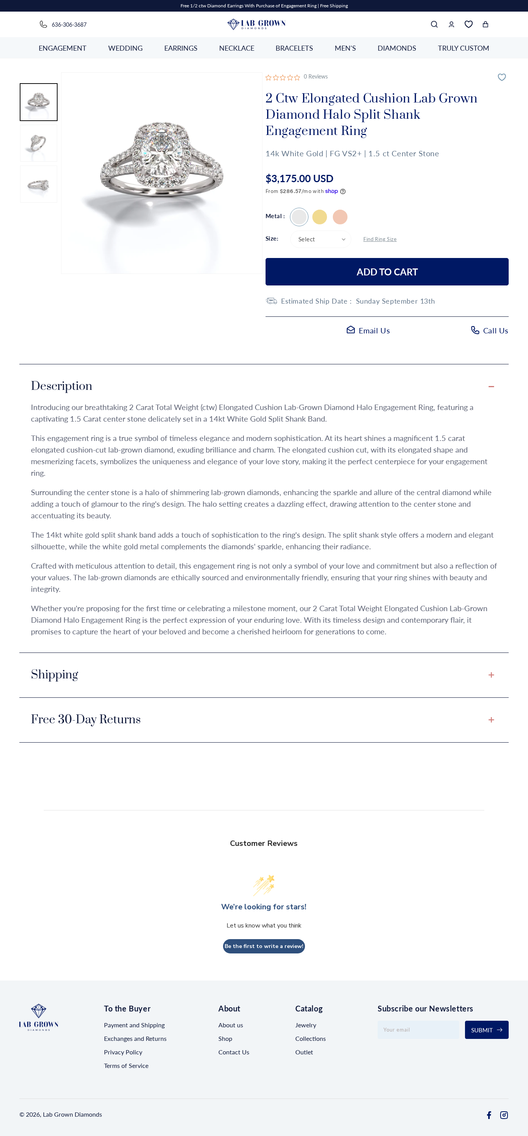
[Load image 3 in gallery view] (38, 184)
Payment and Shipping (134, 1024)
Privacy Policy (123, 1052)
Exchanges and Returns (135, 1038)
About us (230, 1024)
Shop (225, 1038)
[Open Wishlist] (468, 24)
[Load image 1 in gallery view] (38, 102)
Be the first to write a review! (264, 946)
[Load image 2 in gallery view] (38, 143)
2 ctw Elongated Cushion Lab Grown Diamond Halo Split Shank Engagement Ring (299, 216)
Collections (310, 1038)
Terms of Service (126, 1065)
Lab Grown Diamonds (72, 1114)
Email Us (374, 330)
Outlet (304, 1052)
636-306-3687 (69, 24)
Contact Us (233, 1052)
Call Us (496, 330)
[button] (434, 24)
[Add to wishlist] (503, 78)
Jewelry (305, 1024)
